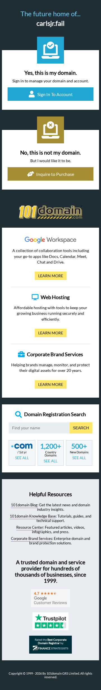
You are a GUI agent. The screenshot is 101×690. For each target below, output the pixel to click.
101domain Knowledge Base (33, 516)
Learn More (49, 276)
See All (22, 458)
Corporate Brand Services (31, 538)
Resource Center (29, 527)
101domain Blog (24, 505)
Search (81, 428)
